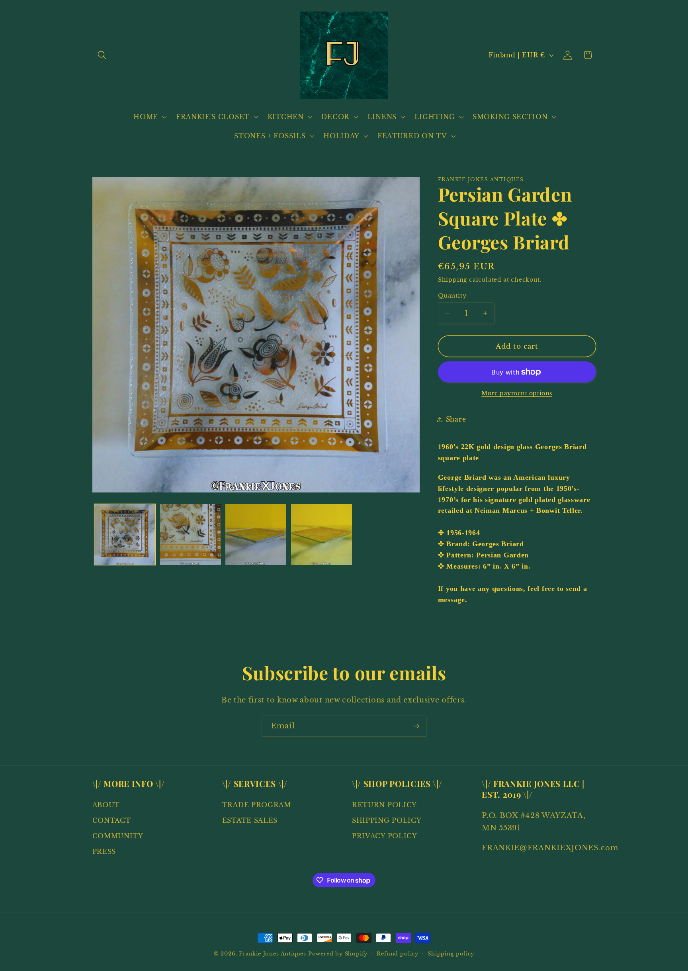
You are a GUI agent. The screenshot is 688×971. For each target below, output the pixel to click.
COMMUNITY (117, 836)
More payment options (516, 393)
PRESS (104, 851)
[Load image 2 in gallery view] (190, 534)
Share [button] (456, 419)
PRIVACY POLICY (384, 836)
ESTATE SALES (250, 820)
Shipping (452, 280)
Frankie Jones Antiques (272, 954)
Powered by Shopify (338, 954)
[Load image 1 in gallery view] (124, 534)
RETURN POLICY (384, 805)
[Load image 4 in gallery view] (321, 534)
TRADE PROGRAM (256, 805)
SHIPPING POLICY (386, 820)
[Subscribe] (416, 726)
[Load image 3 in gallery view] (255, 534)
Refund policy (397, 954)
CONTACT (111, 820)
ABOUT (106, 805)
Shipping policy (451, 954)
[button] (102, 55)
